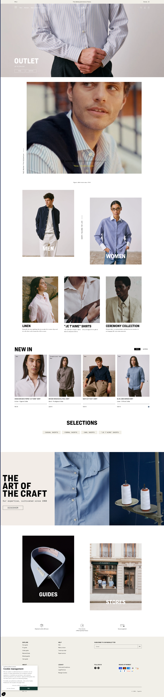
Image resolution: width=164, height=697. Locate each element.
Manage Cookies (62, 672)
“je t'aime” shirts (110, 432)
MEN (19, 71)
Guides (48, 594)
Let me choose (11, 688)
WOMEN (31, 71)
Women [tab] (145, 349)
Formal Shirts (71, 432)
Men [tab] (137, 349)
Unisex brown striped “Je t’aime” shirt (28, 400)
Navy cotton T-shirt (90, 399)
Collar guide (25, 650)
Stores (145, 2)
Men (48, 248)
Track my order (62, 650)
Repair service (62, 653)
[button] (16, 7)
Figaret (139, 691)
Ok (140, 646)
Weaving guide (26, 656)
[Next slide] (147, 381)
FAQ (59, 645)
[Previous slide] (16, 381)
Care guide (25, 659)
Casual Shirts (51, 432)
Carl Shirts (89, 432)
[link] (82, 2)
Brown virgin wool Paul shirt (59, 400)
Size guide (25, 645)
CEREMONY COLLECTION (122, 326)
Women (116, 256)
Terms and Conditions (64, 667)
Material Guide (26, 653)
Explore (25, 642)
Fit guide (24, 647)
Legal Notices (62, 670)
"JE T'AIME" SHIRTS (77, 326)
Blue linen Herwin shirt (125, 400)
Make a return (62, 647)
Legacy (60, 664)
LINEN (26, 326)
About (24, 664)
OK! (29, 688)
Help (60, 642)
